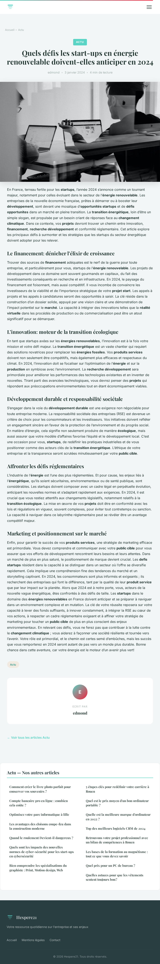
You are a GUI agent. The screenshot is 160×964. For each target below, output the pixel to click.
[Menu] (149, 7)
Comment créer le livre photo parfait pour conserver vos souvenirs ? (40, 789)
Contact (55, 940)
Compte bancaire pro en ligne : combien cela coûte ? (38, 803)
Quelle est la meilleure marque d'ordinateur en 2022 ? (118, 816)
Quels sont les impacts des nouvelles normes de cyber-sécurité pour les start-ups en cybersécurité (41, 851)
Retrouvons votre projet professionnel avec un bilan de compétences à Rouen (117, 840)
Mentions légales (33, 940)
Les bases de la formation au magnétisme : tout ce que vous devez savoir (117, 854)
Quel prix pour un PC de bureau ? (110, 865)
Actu (21, 29)
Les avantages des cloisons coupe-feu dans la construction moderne (40, 826)
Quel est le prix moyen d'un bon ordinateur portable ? (117, 803)
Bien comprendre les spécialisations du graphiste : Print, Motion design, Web (38, 867)
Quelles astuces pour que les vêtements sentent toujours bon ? (114, 877)
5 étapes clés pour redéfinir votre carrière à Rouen (117, 789)
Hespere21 (26, 917)
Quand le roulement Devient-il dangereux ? (41, 838)
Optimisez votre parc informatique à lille (39, 814)
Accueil (9, 29)
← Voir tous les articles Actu (28, 738)
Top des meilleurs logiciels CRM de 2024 (115, 828)
